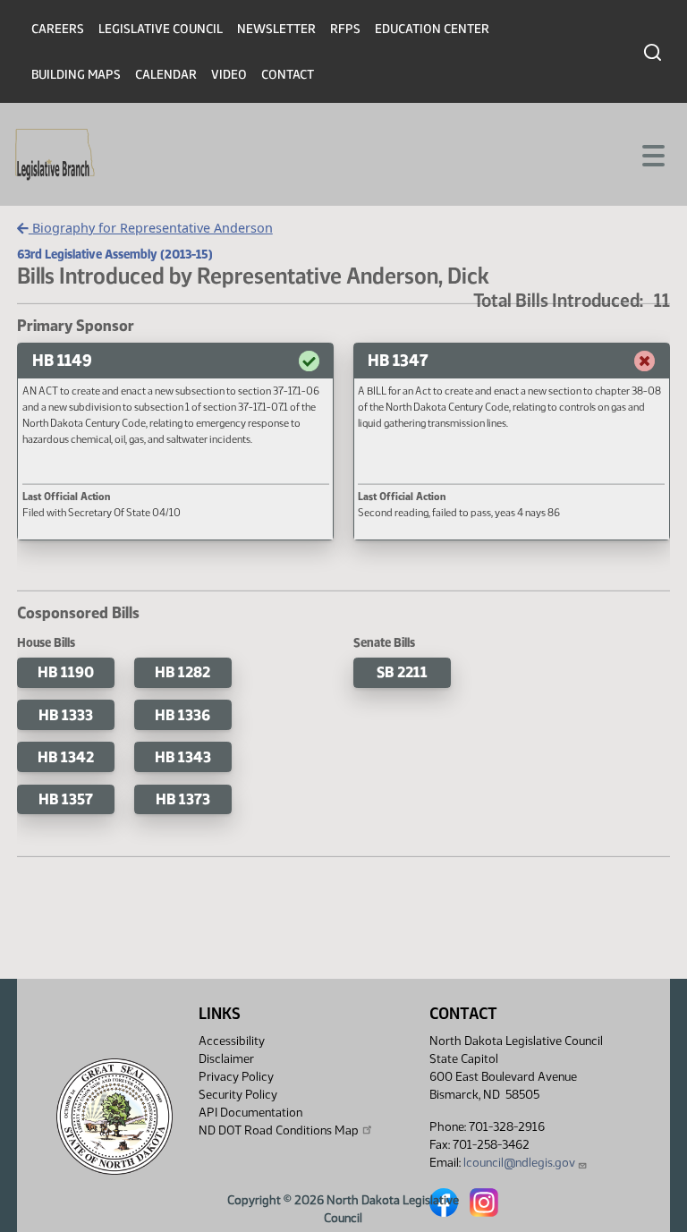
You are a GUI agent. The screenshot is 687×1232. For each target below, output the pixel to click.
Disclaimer (226, 1058)
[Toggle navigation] (652, 154)
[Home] (55, 155)
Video (229, 74)
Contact (287, 74)
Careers (57, 29)
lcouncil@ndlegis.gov (519, 1162)
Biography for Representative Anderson (151, 227)
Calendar (166, 74)
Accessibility (232, 1041)
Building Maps (76, 74)
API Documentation (250, 1112)
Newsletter (276, 29)
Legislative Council (160, 29)
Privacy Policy (236, 1076)
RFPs (345, 29)
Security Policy (238, 1094)
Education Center (432, 29)
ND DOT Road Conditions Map (279, 1130)
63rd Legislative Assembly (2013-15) (115, 254)
